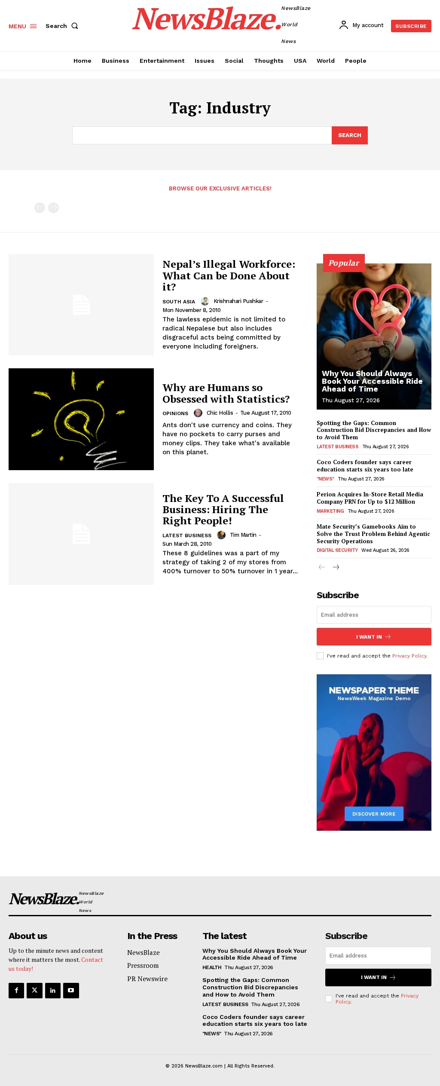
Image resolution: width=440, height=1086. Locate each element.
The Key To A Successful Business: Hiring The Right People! (223, 509)
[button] (64, 26)
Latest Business (186, 535)
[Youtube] (71, 990)
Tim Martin (243, 535)
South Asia (178, 302)
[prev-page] (39, 207)
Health (212, 967)
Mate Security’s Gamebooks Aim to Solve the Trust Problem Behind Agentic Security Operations (373, 534)
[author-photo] (206, 301)
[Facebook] (16, 990)
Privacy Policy (409, 656)
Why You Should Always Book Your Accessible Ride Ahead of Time (372, 381)
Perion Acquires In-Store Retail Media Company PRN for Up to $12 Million (370, 497)
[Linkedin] (53, 990)
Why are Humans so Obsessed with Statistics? (226, 392)
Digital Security (337, 550)
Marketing (330, 511)
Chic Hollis (220, 413)
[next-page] (335, 568)
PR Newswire (147, 978)
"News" (325, 479)
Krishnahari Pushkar (238, 301)
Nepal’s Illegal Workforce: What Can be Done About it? (228, 275)
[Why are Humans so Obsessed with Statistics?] (81, 419)
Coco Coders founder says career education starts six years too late (365, 465)
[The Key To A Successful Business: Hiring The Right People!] (81, 534)
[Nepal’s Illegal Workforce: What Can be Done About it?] (81, 305)
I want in (369, 637)
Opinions (175, 413)
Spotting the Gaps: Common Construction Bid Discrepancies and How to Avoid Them (374, 430)
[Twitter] (34, 990)
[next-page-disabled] (53, 207)
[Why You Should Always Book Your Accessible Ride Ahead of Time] (374, 336)
